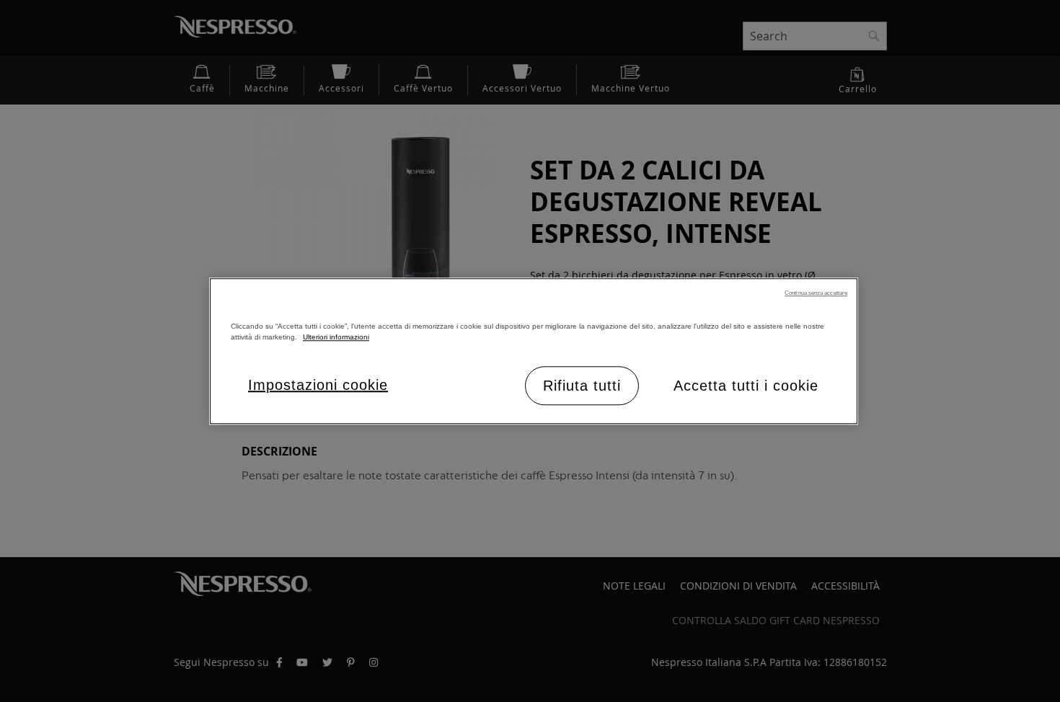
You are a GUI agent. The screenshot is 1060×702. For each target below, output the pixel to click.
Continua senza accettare (816, 293)
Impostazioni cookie (318, 385)
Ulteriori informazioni (336, 337)
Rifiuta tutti (582, 386)
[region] (533, 351)
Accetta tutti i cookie (745, 386)
